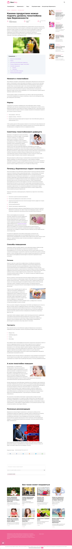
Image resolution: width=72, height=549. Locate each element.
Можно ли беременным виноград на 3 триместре (28, 520)
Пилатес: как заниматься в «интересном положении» (40, 499)
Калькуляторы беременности (49, 6)
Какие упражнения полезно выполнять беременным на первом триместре (13, 499)
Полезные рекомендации (16, 72)
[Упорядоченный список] (12, 470)
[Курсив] (9, 470)
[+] (19, 470)
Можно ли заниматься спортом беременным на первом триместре (58, 498)
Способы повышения (15, 66)
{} (18, 470)
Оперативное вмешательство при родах (59, 56)
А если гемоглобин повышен (16, 70)
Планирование (10, 6)
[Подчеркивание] (11, 470)
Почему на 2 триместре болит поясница (60, 47)
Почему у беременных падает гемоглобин (19, 64)
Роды (27, 6)
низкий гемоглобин (22, 223)
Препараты (14, 69)
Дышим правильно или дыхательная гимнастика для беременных (58, 520)
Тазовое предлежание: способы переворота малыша (28, 498)
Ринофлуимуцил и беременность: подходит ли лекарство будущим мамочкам (60, 14)
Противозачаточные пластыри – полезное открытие (60, 36)
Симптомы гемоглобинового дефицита (19, 62)
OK (42, 547)
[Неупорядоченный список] (14, 470)
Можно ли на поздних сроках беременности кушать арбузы (13, 520)
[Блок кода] (17, 470)
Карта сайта (41, 533)
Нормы (11, 60)
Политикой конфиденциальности (35, 547)
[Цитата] (15, 470)
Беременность (20, 6)
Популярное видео (36, 6)
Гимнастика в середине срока (43, 519)
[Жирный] (8, 470)
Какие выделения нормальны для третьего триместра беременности (59, 26)
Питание (14, 67)
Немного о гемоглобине (15, 58)
